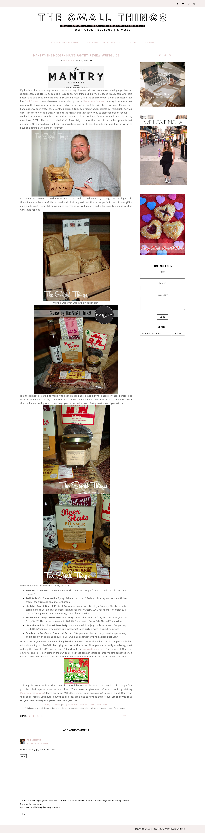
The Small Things (149, 829)
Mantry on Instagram (84, 704)
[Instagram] (189, 3)
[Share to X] (30, 716)
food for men (32, 101)
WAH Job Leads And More (64, 42)
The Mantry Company (93, 101)
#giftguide (69, 61)
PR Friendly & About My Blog (103, 42)
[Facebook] (178, 3)
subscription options (93, 649)
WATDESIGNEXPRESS (176, 829)
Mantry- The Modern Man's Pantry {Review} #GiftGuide (76, 55)
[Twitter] (183, 3)
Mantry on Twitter (69, 704)
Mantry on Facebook (53, 704)
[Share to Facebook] (34, 716)
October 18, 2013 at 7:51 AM (38, 744)
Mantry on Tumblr (100, 704)
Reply (23, 756)
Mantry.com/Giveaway (32, 693)
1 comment (127, 715)
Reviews (150, 42)
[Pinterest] (194, 3)
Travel (132, 42)
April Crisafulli (34, 739)
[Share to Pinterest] (38, 716)
